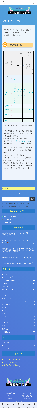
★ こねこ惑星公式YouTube (11, 359)
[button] (33, 308)
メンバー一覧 (27, 393)
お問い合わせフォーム (22, 141)
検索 (32, 199)
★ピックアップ (18, 277)
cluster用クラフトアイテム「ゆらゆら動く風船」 (17, 257)
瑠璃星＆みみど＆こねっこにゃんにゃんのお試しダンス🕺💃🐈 (18, 241)
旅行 (18, 313)
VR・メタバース (18, 289)
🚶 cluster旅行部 (7, 222)
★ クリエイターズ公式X (10, 365)
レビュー (18, 292)
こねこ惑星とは (10, 393)
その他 (18, 326)
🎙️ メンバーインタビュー (10, 219)
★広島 (18, 345)
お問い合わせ (18, 401)
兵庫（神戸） (18, 342)
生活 (18, 301)
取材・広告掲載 (27, 396)
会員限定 (18, 329)
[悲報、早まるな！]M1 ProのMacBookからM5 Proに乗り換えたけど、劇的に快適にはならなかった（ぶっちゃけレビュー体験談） (18, 249)
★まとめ (18, 274)
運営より (19, 332)
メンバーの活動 (19, 280)
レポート (18, 295)
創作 (19, 283)
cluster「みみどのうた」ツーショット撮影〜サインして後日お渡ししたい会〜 (18, 234)
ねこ (18, 320)
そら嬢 (7, 106)
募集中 (10, 398)
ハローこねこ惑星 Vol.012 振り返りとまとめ (16, 263)
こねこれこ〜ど (15, 98)
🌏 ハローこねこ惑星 (9, 216)
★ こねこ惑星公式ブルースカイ (13, 362)
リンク (10, 396)
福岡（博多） (18, 348)
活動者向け (18, 323)
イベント (18, 286)
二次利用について (27, 398)
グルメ (18, 317)
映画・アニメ (18, 298)
